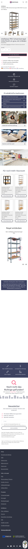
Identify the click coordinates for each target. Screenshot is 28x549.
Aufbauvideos (4, 487)
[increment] (8, 49)
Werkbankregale (5, 501)
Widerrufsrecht (4, 463)
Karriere (3, 514)
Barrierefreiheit (4, 469)
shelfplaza (3, 6)
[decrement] (2, 49)
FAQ (2, 476)
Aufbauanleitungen (5, 485)
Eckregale (3, 498)
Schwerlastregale (5, 495)
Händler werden (5, 522)
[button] (1, 2)
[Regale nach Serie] (14, 382)
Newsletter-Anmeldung (6, 516)
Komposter (3, 503)
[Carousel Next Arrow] (26, 33)
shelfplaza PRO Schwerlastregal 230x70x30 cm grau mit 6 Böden (14, 8)
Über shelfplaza (5, 511)
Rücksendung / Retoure (6, 479)
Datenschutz (4, 460)
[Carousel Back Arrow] (2, 33)
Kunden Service (5, 482)
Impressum (3, 466)
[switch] (25, 547)
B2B (2, 519)
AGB (2, 457)
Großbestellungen (5, 525)
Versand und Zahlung (6, 454)
